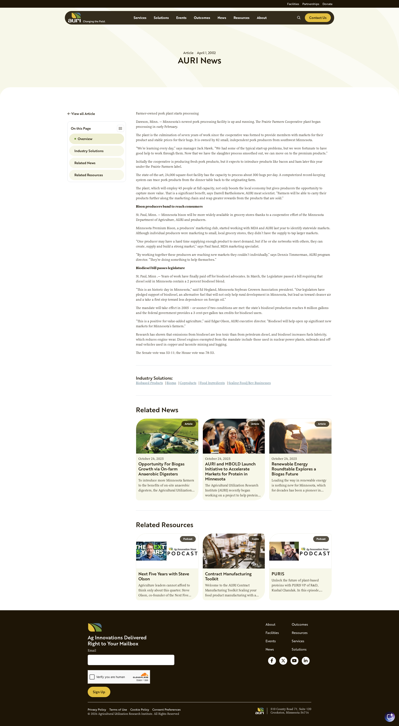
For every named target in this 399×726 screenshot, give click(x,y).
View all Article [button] (82, 113)
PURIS (278, 574)
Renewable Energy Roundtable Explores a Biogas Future (294, 469)
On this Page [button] (81, 128)
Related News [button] (84, 162)
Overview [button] (85, 138)
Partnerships (310, 4)
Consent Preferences (166, 709)
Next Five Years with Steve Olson (163, 576)
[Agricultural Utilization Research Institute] (87, 18)
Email (92, 650)
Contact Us (317, 17)
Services (140, 17)
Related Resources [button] (88, 174)
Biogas (171, 383)
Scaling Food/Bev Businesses (249, 383)
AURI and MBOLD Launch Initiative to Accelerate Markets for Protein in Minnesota (230, 471)
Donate (327, 4)
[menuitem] (293, 4)
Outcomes (202, 17)
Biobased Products (149, 383)
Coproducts (188, 383)
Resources (241, 17)
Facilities (293, 4)
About (262, 17)
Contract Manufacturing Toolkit (228, 576)
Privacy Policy (97, 709)
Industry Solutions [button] (88, 150)
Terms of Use (118, 709)
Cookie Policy (139, 709)
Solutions (161, 17)
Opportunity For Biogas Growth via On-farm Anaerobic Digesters (161, 469)
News (222, 17)
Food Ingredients (212, 383)
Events (181, 17)
